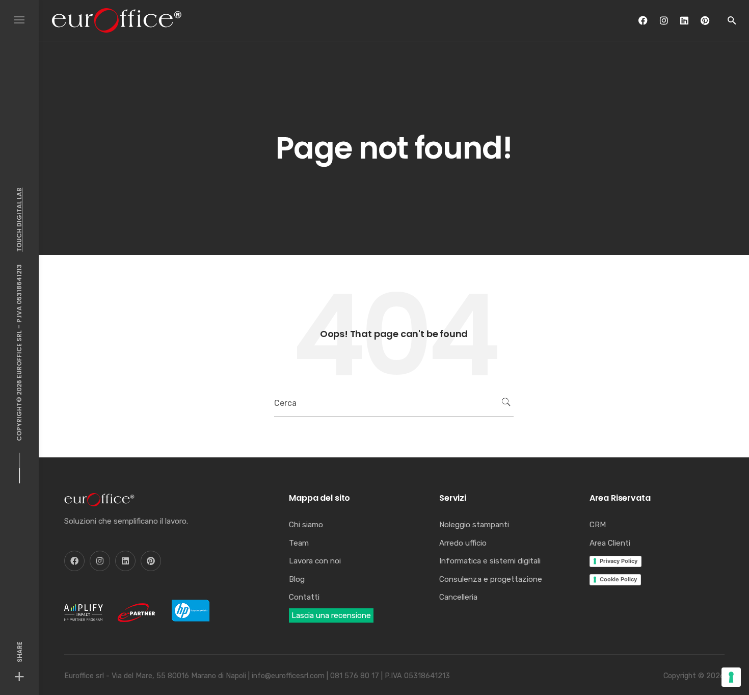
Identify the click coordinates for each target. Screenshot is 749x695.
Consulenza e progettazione (490, 579)
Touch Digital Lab (19, 219)
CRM (598, 524)
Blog (297, 579)
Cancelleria (458, 597)
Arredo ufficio (463, 543)
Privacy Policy (618, 560)
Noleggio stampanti (474, 524)
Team (299, 543)
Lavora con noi (315, 560)
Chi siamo (306, 524)
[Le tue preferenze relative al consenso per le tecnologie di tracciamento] (731, 677)
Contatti (304, 597)
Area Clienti (610, 543)
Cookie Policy (618, 579)
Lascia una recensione (331, 615)
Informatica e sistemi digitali (490, 560)
